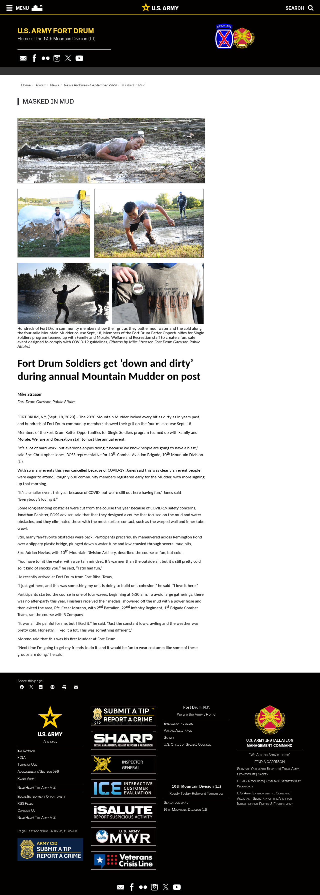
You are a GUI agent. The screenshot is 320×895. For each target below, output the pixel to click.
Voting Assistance (178, 730)
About (41, 85)
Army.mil (50, 741)
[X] (31, 687)
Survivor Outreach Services (258, 769)
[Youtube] (79, 58)
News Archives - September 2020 (90, 85)
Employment (27, 750)
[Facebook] (34, 58)
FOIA (22, 757)
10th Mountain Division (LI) (185, 809)
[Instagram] (56, 58)
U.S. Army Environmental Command (263, 793)
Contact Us (26, 810)
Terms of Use (27, 764)
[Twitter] (68, 58)
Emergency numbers (178, 723)
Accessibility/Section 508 (38, 771)
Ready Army (26, 778)
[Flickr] (45, 58)
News (54, 85)
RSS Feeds (25, 803)
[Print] (64, 687)
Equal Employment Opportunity (42, 796)
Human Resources (250, 781)
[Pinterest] (52, 687)
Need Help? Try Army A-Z (37, 787)
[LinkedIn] (40, 687)
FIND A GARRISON (269, 762)
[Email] (23, 58)
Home (26, 85)
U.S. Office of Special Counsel (187, 744)
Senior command (176, 802)
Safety (169, 737)
